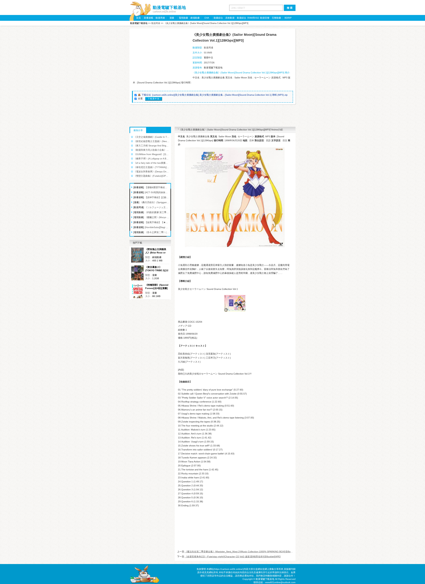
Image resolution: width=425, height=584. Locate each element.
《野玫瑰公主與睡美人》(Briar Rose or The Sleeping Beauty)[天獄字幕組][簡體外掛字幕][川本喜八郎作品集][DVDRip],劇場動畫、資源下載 (157, 251)
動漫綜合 (241, 17)
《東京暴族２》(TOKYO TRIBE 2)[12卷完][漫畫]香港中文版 (157, 269)
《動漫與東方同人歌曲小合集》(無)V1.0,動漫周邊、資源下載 (165, 150)
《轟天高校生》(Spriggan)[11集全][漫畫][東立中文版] (167, 202)
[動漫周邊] (138, 207)
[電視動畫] (138, 212)
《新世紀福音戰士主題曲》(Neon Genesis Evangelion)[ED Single (168, 141)
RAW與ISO (253, 17)
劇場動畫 (195, 17)
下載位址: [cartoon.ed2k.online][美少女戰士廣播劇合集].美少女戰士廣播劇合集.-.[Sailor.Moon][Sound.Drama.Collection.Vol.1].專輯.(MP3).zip (215, 95)
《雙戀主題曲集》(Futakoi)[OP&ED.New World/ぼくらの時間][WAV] (169, 176)
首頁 (138, 17)
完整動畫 (276, 17)
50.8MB (208, 52)
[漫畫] (136, 202)
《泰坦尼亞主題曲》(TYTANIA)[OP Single (155, 167)
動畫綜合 (218, 17)
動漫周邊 (160, 17)
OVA (206, 17)
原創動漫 (230, 17)
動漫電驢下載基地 (138, 23)
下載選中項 (153, 98)
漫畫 (172, 17)
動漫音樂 (264, 17)
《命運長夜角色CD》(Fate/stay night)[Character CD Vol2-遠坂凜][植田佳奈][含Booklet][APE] (233, 556)
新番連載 (148, 17)
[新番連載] (138, 187)
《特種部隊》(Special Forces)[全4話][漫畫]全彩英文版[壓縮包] (156, 287)
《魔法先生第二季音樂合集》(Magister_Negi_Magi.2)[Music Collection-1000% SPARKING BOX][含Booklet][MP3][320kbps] (249, 551)
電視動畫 (183, 17)
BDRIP (288, 17)
